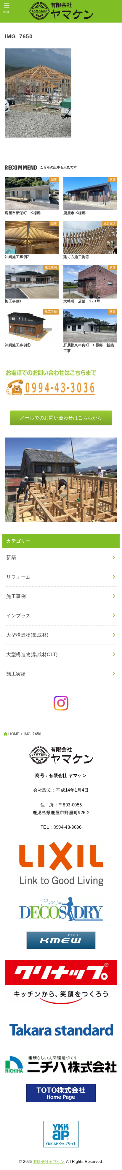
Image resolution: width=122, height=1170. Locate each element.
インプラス (18, 615)
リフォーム (18, 577)
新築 (11, 557)
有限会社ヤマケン (49, 1161)
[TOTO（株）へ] (61, 1093)
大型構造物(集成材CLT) (31, 654)
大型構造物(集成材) (27, 634)
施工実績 (16, 673)
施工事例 (16, 596)
